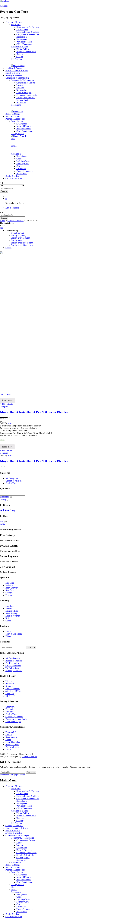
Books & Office (12, 176)
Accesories (21, 102)
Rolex (8, 618)
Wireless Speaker (12, 747)
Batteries (20, 54)
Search (4, 191)
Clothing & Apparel (14, 68)
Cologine (9, 593)
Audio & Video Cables (26, 51)
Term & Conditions (13, 634)
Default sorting (17, 233)
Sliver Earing (11, 613)
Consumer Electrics (13, 786)
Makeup (9, 585)
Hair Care (9, 583)
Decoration (10, 709)
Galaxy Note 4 (17, 133)
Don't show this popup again (12, 775)
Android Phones (23, 126)
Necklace (9, 606)
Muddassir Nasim (29, 756)
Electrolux (4, 497)
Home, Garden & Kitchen (16, 70)
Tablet (8, 739)
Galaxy (3, 499)
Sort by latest (16, 240)
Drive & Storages (23, 92)
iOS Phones (21, 124)
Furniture (9, 712)
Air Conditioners (12, 658)
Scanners (9, 686)
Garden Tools (11, 483)
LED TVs (9, 693)
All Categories (11, 478)
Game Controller (12, 742)
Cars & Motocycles (13, 178)
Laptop (19, 85)
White (2, 524)
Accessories (21, 173)
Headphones (21, 37)
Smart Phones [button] (17, 121)
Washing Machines (13, 670)
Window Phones (23, 128)
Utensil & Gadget (13, 721)
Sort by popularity (19, 235)
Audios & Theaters (13, 661)
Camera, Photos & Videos (27, 32)
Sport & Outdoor (12, 116)
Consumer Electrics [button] (13, 22)
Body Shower (11, 588)
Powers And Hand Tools (16, 719)
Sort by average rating (20, 238)
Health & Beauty (12, 73)
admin (11, 423)
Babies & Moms (12, 114)
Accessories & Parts (19, 811)
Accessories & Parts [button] (19, 47)
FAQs (8, 636)
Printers (8, 681)
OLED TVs (10, 696)
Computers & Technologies (17, 835)
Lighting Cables (23, 161)
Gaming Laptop (23, 100)
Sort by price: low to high (22, 243)
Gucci (8, 621)
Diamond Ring (11, 611)
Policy (8, 631)
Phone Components (24, 171)
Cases (18, 159)
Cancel (8, 247)
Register (15, 208)
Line (13, 138)
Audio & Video (12, 744)
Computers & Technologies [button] (17, 78)
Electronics (16, 788)
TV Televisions (12, 668)
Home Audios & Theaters (27, 27)
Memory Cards (22, 163)
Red (2, 521)
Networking (21, 90)
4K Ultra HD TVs (13, 691)
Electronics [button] (16, 24)
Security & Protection (25, 97)
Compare (4, 406)
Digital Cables (22, 49)
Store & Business (12, 688)
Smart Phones (17, 872)
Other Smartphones (24, 131)
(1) (7, 510)
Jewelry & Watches (13, 75)
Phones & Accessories (15, 870)
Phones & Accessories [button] (15, 119)
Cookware (9, 707)
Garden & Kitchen (16, 220)
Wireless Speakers (24, 42)
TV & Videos (22, 29)
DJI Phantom (16, 59)
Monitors (20, 87)
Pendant (8, 608)
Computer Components (26, 95)
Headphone (16, 105)
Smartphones (11, 737)
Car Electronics (12, 663)
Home (2, 220)
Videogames (21, 39)
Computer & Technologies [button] (22, 80)
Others (19, 166)
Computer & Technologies (22, 838)
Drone (8, 749)
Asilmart (3, 6)
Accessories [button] (16, 154)
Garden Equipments (14, 716)
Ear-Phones (21, 168)
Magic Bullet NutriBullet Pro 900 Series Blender (34, 412)
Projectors (9, 684)
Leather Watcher (12, 616)
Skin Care (9, 590)
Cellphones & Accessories (27, 34)
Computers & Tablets (25, 83)
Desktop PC (10, 732)
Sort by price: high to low (22, 245)
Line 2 (14, 146)
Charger (19, 56)
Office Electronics (24, 44)
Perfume (9, 595)
